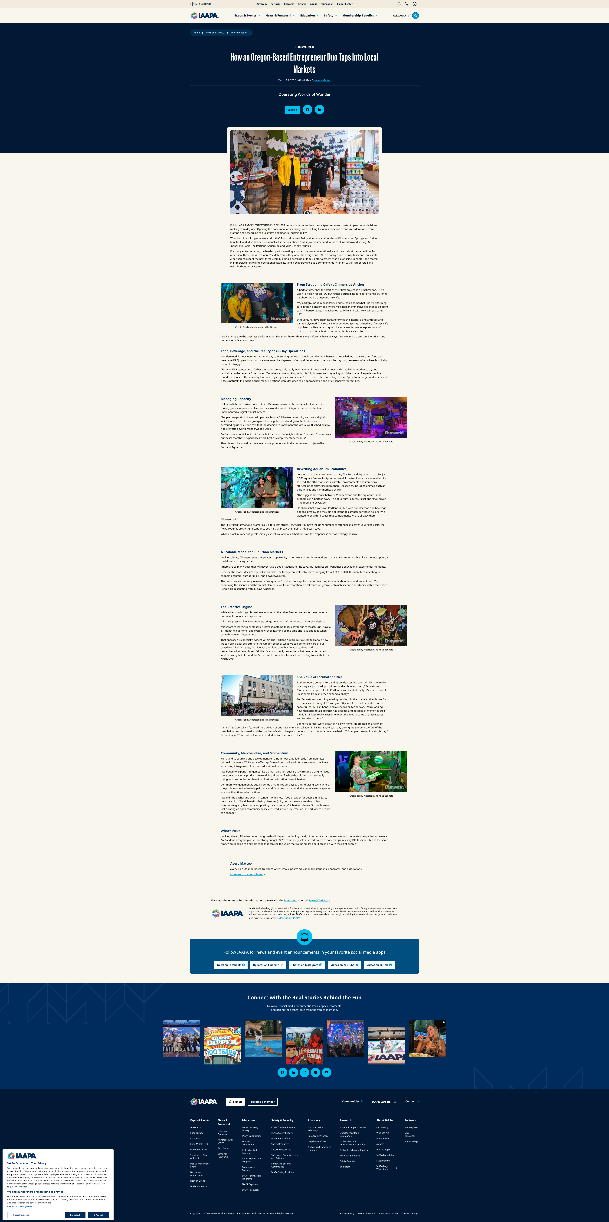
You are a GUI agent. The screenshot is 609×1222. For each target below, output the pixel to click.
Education (307, 15)
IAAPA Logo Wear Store (382, 1168)
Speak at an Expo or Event (199, 1157)
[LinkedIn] (293, 1072)
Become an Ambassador (196, 1174)
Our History (382, 1127)
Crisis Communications (283, 1127)
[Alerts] (399, 4)
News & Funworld (278, 15)
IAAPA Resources (250, 1189)
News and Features (223, 1133)
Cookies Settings (410, 1213)
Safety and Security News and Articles (284, 1157)
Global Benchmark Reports (354, 1150)
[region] (58, 1184)
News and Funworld (215, 32)
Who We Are (382, 1133)
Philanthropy (383, 1149)
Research (289, 4)
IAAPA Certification (252, 1136)
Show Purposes (21, 1214)
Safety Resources (280, 1144)
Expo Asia (195, 1138)
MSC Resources (410, 1134)
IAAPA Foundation (385, 1155)
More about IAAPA (289, 918)
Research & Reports (350, 1155)
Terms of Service (366, 1213)
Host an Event (197, 1180)
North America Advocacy (315, 1129)
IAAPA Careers (381, 1101)
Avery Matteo (323, 80)
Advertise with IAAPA (225, 1141)
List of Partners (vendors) (21, 1206)
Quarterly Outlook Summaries (349, 1134)
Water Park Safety (280, 1138)
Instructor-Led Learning (249, 1152)
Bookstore (345, 1166)
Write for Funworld (223, 1155)
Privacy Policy (347, 1213)
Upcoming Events (199, 1149)
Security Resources (281, 1149)
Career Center (345, 4)
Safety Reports (347, 1161)
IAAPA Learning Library (250, 1129)
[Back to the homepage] (204, 1102)
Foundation (327, 4)
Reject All (75, 1214)
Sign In (237, 1101)
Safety (328, 15)
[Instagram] (304, 1072)
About (313, 4)
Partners (275, 4)
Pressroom (290, 900)
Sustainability (383, 1160)
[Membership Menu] (414, 4)
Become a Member (263, 1101)
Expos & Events (245, 15)
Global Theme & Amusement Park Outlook (353, 1143)
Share (291, 109)
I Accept (98, 1214)
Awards (302, 4)
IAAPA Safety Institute (282, 1172)
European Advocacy (318, 1136)
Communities (351, 1101)
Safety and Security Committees (281, 1165)
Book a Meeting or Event (200, 1165)
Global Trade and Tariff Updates (319, 1149)
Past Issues (223, 1148)
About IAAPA (384, 1120)
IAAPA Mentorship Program (251, 1160)
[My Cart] (406, 4)
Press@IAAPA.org (319, 900)
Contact (410, 1101)
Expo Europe (196, 1133)
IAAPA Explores (250, 1184)
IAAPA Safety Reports (282, 1133)
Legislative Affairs (317, 1141)
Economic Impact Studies (353, 1127)
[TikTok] (315, 1072)
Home (196, 32)
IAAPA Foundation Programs (251, 1177)
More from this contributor (246, 874)
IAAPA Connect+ (198, 1186)
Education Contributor (248, 1143)
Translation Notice (388, 1213)
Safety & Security (282, 1120)
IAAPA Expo (196, 1127)
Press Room (382, 1138)
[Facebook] (282, 1072)
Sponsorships (412, 1141)
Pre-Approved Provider (249, 1169)
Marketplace (411, 1127)
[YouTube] (326, 1072)
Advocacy (261, 4)
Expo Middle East (199, 1144)
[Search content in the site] (415, 15)
